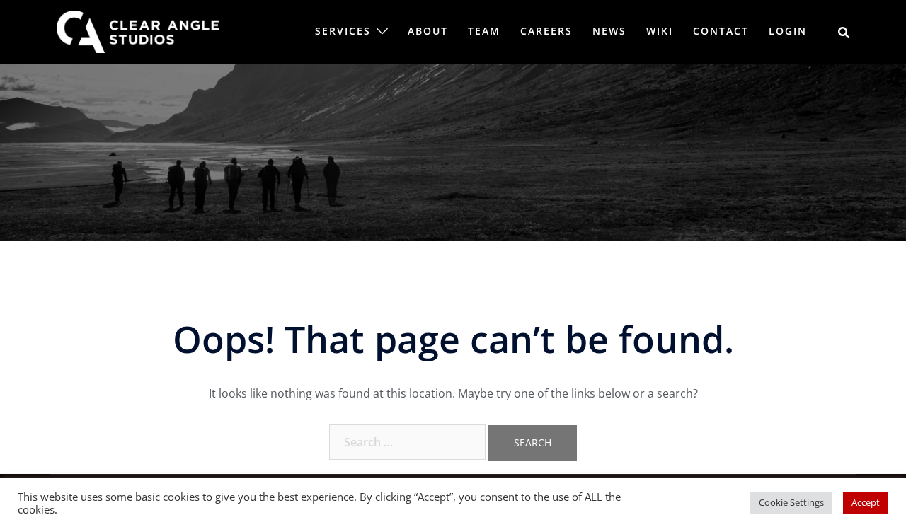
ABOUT (428, 30)
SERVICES (343, 30)
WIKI (659, 30)
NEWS (609, 30)
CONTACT (721, 30)
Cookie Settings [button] (791, 502)
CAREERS (546, 30)
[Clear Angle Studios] (138, 30)
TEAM (484, 30)
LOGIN (788, 30)
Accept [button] (865, 502)
